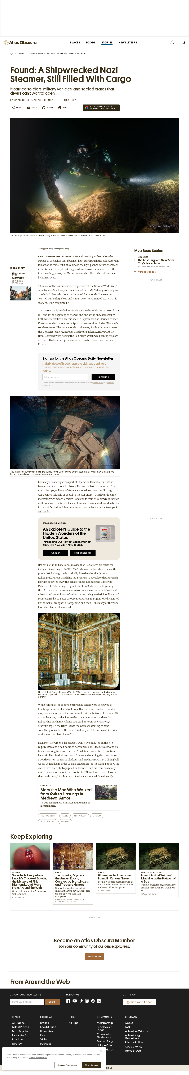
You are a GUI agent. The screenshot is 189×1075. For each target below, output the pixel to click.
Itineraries (46, 1031)
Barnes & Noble (82, 553)
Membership (105, 1022)
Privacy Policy (98, 383)
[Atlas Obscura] (21, 42)
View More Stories (144, 272)
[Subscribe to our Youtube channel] (74, 1001)
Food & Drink (48, 1027)
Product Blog (105, 1041)
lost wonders (48, 816)
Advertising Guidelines (132, 1037)
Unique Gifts (104, 1045)
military (65, 822)
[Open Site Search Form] (183, 42)
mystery (97, 816)
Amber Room (85, 582)
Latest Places (20, 1027)
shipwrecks (80, 816)
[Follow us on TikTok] (81, 1001)
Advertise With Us (136, 1031)
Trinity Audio (53, 249)
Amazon (55, 553)
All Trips (73, 1022)
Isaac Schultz (23, 100)
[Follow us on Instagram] (87, 1001)
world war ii (48, 822)
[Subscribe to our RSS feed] (99, 1001)
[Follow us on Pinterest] (93, 1001)
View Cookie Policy (38, 1058)
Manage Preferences (67, 1065)
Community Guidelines (104, 1035)
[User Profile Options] (172, 42)
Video (44, 1039)
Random (17, 1039)
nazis (65, 816)
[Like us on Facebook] (68, 1001)
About (129, 1022)
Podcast (45, 1043)
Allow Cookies (91, 1065)
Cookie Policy (133, 1046)
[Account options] (172, 42)
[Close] (101, 1050)
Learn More (94, 956)
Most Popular (20, 1031)
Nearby (17, 1043)
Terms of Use (133, 1050)
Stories (21, 53)
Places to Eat (20, 1035)
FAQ (127, 1027)
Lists (43, 1035)
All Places (18, 1022)
